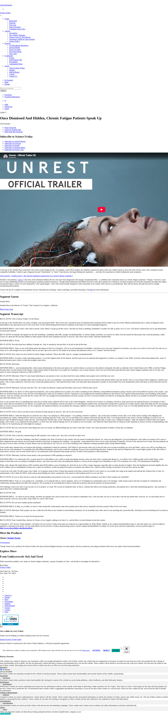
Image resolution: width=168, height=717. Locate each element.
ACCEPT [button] (116, 650)
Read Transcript (10, 128)
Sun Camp (13, 54)
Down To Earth (14, 50)
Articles (7, 31)
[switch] (1, 678)
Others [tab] (2, 707)
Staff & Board (14, 72)
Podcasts (12, 23)
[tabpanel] (84, 674)
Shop (6, 82)
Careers (12, 74)
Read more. (86, 650)
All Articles (13, 33)
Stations (12, 70)
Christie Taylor (14, 538)
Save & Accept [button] (5, 714)
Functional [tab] (4, 676)
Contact (7, 610)
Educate (7, 43)
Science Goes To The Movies (20, 37)
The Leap (12, 25)
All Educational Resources (18, 45)
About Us (8, 595)
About (7, 66)
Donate (7, 84)
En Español (9, 80)
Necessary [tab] (3, 667)
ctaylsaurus (5, 542)
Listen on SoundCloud (13, 130)
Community (9, 56)
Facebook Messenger (12, 97)
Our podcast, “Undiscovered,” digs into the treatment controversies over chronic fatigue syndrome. (36, 276)
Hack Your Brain (15, 52)
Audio (7, 19)
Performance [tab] (4, 682)
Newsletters (13, 62)
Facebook (8, 95)
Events (11, 58)
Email (7, 109)
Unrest (20, 280)
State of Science (15, 27)
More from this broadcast (14, 132)
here (91, 290)
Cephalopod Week (16, 64)
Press (6, 612)
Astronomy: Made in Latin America (22, 39)
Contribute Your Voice (17, 29)
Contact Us (13, 76)
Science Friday (5, 13)
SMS (6, 105)
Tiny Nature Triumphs (17, 35)
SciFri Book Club (15, 60)
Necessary (6, 670)
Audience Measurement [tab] (8, 693)
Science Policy (14, 41)
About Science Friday (17, 68)
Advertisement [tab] (5, 701)
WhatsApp (8, 107)
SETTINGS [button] (96, 650)
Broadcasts (13, 21)
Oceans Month (14, 47)
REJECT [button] (106, 650)
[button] (6, 5)
